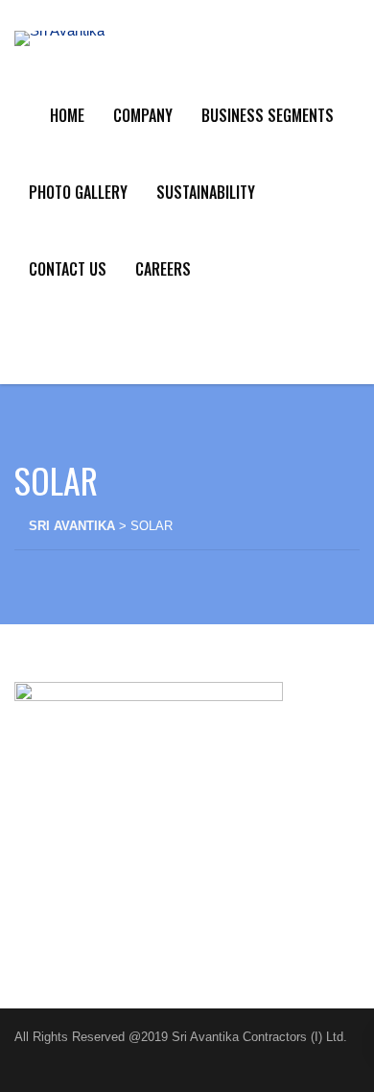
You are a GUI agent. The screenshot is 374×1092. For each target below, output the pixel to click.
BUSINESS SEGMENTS (267, 115)
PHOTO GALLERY (78, 192)
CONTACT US (67, 268)
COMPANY (143, 115)
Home (67, 115)
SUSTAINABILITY (205, 192)
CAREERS (163, 268)
